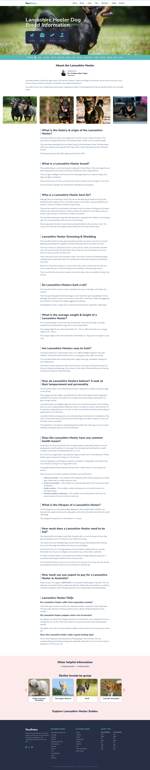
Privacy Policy (81, 766)
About (82, 3)
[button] (89, 3)
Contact (121, 3)
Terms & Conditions (92, 766)
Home (75, 3)
